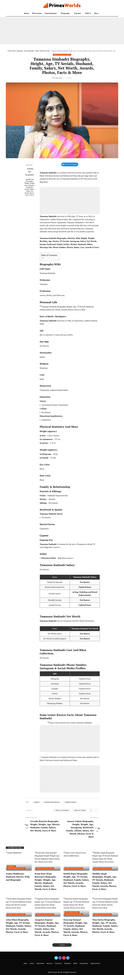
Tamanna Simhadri (70, 802)
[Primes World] (62, 5)
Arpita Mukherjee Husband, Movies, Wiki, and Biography (18, 876)
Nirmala (36, 802)
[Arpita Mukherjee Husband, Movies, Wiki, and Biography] (19, 861)
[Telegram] (96, 810)
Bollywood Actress (72, 912)
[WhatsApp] (91, 810)
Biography (11, 866)
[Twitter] (56, 958)
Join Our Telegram (70, 164)
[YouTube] (64, 958)
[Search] (117, 13)
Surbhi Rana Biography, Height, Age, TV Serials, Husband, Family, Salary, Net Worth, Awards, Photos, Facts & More (76, 879)
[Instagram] (60, 958)
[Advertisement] (58, 30)
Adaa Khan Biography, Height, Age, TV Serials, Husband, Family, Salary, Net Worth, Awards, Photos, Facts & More (19, 925)
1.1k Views (69, 77)
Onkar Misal (58, 77)
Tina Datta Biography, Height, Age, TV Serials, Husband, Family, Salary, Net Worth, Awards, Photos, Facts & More (105, 925)
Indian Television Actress (62, 54)
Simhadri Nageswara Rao (52, 802)
